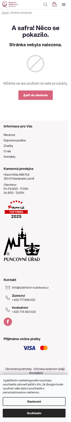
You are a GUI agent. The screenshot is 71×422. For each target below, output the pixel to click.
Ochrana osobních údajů (49, 369)
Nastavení (34, 401)
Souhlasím (34, 413)
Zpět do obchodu (35, 95)
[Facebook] (8, 322)
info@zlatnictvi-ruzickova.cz (30, 287)
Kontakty (9, 156)
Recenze (9, 135)
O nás (7, 151)
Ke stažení (36, 373)
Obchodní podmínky (18, 369)
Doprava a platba (15, 140)
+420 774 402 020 (24, 310)
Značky (8, 146)
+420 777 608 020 (23, 298)
